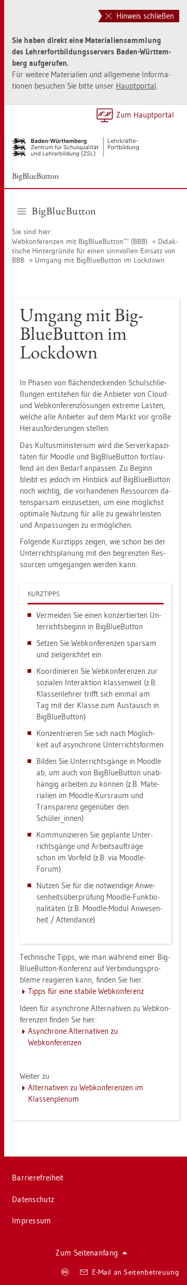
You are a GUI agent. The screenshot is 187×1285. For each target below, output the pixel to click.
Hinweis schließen (144, 16)
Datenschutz (33, 1199)
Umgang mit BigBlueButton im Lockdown (100, 260)
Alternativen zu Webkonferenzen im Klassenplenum (85, 1093)
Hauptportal (136, 86)
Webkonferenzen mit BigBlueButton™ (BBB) (80, 241)
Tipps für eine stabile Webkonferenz (86, 991)
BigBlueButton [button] (64, 211)
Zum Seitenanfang (87, 1253)
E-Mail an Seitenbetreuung (136, 1272)
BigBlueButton (35, 175)
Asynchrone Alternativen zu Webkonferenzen (73, 1036)
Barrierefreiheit (38, 1177)
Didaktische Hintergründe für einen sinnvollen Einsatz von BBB (95, 251)
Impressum (31, 1220)
